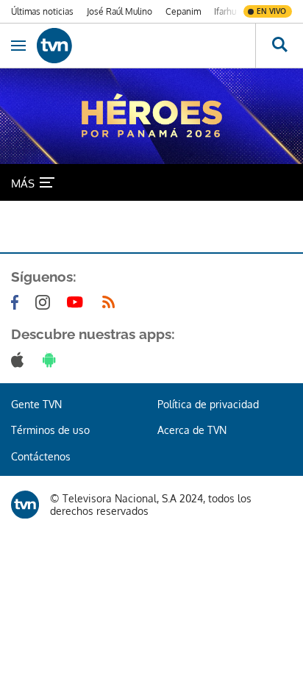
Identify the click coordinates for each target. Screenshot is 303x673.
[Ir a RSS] (112, 302)
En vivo (271, 11)
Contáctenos (41, 456)
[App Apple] (20, 359)
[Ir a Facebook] (17, 302)
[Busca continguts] (279, 46)
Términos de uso (50, 430)
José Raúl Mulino (119, 11)
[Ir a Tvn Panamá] (146, 45)
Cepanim (183, 11)
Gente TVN (36, 404)
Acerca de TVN (192, 430)
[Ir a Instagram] (45, 302)
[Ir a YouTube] (78, 302)
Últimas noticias (42, 11)
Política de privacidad (208, 404)
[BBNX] (25, 505)
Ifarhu (225, 11)
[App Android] (52, 359)
